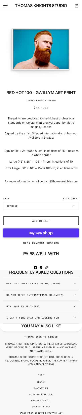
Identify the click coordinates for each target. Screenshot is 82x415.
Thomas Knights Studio (41, 100)
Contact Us (41, 388)
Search (41, 382)
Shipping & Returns (41, 394)
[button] (46, 267)
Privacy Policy (41, 400)
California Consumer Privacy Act (41, 413)
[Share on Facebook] (35, 267)
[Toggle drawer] (5, 5)
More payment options (41, 242)
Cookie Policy (41, 406)
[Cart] (76, 5)
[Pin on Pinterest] (41, 267)
